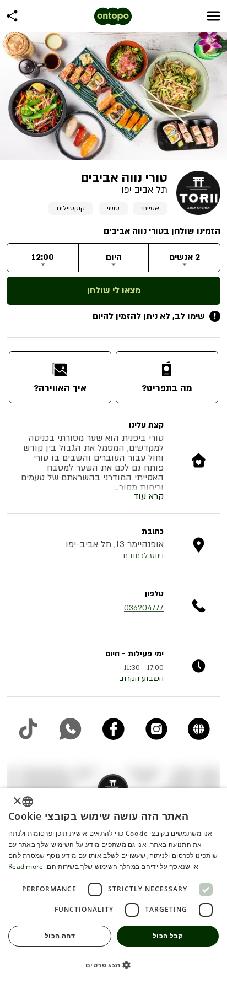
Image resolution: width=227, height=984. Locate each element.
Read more (26, 866)
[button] (113, 964)
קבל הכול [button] (168, 935)
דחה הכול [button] (60, 935)
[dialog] (113, 886)
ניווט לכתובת (143, 555)
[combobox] (27, 801)
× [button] (18, 801)
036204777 (144, 608)
